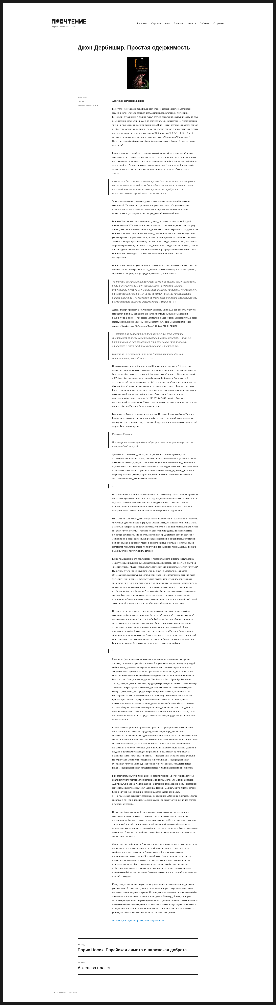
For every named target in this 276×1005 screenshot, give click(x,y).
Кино (167, 23)
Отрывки (156, 23)
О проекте (218, 23)
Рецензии (142, 23)
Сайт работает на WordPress (65, 992)
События (204, 23)
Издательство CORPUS (88, 105)
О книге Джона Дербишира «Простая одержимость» (138, 920)
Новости (191, 23)
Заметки (178, 23)
